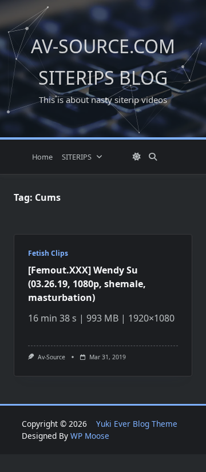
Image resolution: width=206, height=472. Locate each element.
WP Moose (89, 435)
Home (42, 157)
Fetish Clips (48, 253)
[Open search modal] (153, 157)
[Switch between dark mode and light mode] (137, 157)
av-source (51, 357)
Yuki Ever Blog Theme (136, 423)
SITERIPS (77, 157)
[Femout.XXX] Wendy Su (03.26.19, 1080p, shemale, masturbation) (87, 284)
